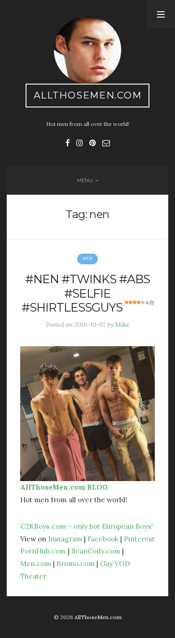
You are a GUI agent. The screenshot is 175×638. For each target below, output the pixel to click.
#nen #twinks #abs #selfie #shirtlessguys (87, 293)
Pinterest (139, 538)
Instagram (65, 538)
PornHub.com (43, 550)
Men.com (35, 563)
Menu (85, 180)
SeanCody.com (95, 550)
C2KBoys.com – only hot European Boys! (86, 526)
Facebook (103, 538)
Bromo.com (76, 563)
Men (87, 258)
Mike (122, 325)
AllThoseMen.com (88, 95)
